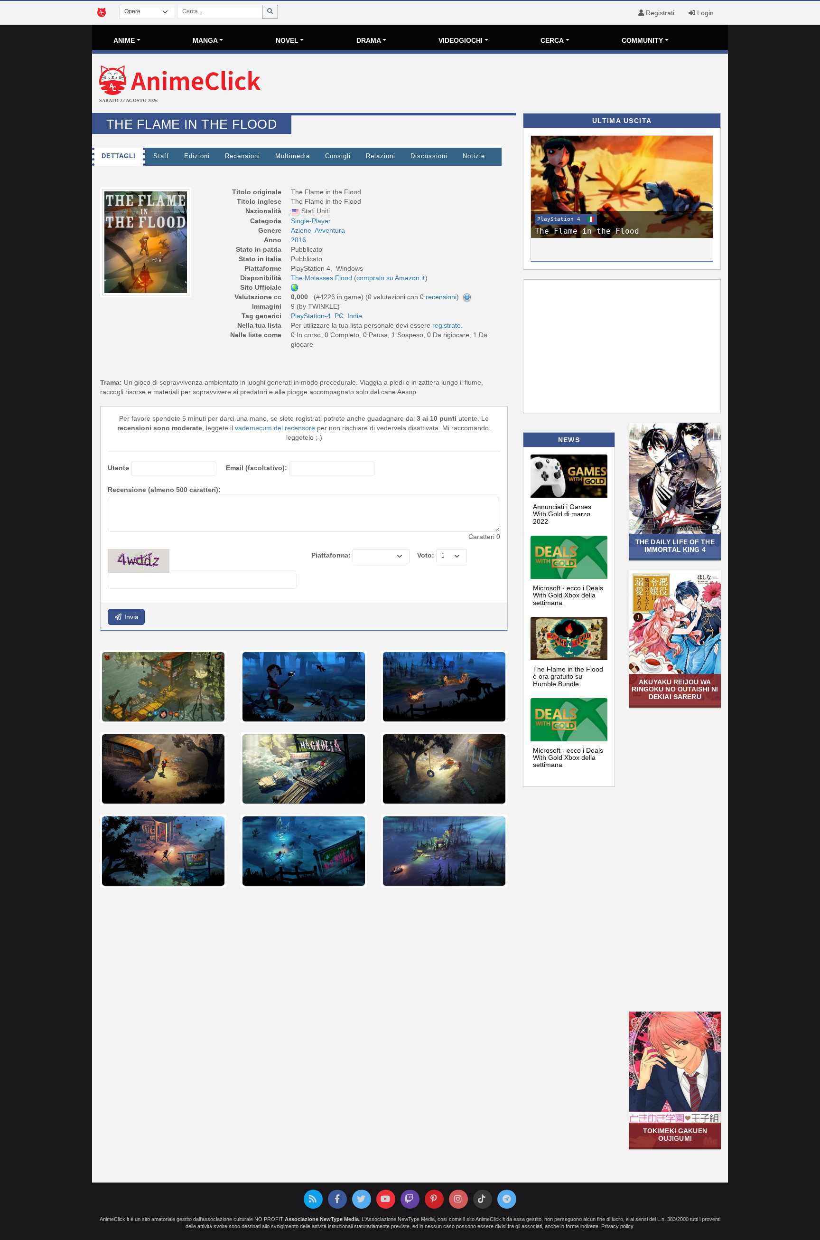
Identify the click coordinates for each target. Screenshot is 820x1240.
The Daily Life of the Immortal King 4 (675, 545)
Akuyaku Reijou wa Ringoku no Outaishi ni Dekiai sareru (675, 689)
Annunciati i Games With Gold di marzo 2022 (562, 514)
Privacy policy (617, 1226)
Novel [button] (287, 40)
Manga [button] (205, 40)
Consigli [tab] (338, 156)
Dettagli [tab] (119, 156)
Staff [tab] (161, 156)
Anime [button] (124, 40)
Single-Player (311, 221)
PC (339, 316)
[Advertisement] (516, 84)
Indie (354, 316)
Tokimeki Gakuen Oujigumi (675, 1134)
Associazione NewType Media (322, 1219)
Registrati (659, 13)
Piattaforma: (331, 555)
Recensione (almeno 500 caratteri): (164, 489)
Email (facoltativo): (256, 468)
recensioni (441, 297)
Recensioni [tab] (242, 156)
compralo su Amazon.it (390, 278)
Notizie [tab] (474, 156)
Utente (118, 468)
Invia (130, 617)
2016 (298, 240)
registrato (446, 325)
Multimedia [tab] (292, 156)
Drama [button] (368, 40)
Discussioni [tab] (428, 156)
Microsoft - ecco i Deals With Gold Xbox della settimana (568, 595)
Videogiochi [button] (460, 40)
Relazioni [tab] (380, 156)
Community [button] (642, 40)
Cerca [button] (552, 40)
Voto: (425, 555)
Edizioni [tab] (197, 156)
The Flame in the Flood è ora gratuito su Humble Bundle (568, 676)
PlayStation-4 (311, 316)
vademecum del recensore (275, 428)
